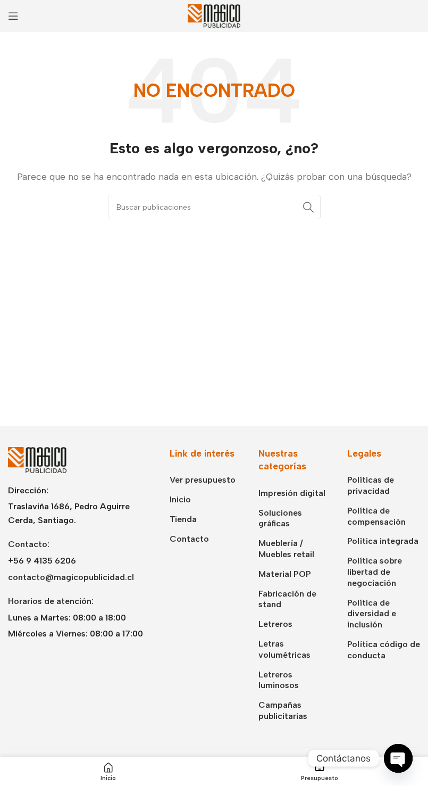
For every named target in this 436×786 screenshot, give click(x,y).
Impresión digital (291, 493)
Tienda (183, 519)
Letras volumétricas (284, 649)
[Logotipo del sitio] (214, 15)
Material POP (284, 574)
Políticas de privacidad (370, 485)
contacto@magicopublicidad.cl (71, 577)
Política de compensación (376, 516)
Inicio (180, 499)
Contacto (189, 539)
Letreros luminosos (278, 680)
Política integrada (382, 541)
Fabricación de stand (287, 599)
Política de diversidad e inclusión (371, 614)
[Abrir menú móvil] (13, 16)
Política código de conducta (383, 649)
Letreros (275, 624)
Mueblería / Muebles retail (286, 548)
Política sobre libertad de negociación (374, 572)
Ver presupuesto (203, 480)
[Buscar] (308, 207)
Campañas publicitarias (282, 710)
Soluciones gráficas (280, 518)
